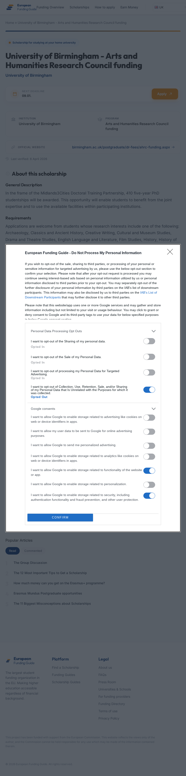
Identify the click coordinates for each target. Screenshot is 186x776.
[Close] (171, 253)
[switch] (149, 341)
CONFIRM (60, 517)
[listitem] (93, 331)
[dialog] (93, 388)
